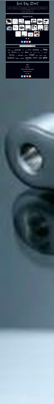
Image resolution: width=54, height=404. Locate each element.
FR (28, 73)
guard (12, 50)
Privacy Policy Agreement (27, 69)
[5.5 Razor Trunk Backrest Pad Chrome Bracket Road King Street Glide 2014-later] (34, 28)
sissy (22, 52)
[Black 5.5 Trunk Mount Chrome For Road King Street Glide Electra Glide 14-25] (46, 22)
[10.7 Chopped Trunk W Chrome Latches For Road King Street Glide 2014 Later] (40, 22)
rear (37, 55)
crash (31, 52)
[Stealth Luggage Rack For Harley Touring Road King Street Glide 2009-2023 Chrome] (21, 22)
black (26, 52)
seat (40, 58)
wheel (9, 50)
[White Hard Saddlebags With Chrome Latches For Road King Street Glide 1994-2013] (16, 28)
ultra (41, 50)
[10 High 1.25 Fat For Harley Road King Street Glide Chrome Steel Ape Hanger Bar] (40, 28)
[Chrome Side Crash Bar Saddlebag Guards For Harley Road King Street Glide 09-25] (24, 34)
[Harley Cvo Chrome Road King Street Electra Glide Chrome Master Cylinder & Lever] (31, 34)
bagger (17, 58)
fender (27, 59)
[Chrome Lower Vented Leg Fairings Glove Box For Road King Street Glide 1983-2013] (34, 22)
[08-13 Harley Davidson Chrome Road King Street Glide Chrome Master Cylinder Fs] (9, 28)
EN (26, 73)
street (35, 57)
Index (27, 64)
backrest (11, 58)
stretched (22, 58)
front (29, 50)
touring (28, 58)
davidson (36, 50)
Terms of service (27, 71)
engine (9, 52)
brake (39, 52)
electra (14, 52)
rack (45, 55)
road (31, 55)
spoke (40, 55)
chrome (45, 52)
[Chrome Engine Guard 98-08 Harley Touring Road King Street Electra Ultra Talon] (27, 22)
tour (26, 50)
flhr (23, 50)
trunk (26, 55)
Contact (27, 67)
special (34, 52)
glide (45, 57)
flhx (16, 55)
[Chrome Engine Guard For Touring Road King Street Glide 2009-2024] (28, 28)
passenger (18, 50)
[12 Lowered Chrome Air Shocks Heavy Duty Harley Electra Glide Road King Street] (46, 28)
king (45, 49)
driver (20, 55)
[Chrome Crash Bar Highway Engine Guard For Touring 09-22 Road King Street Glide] (18, 34)
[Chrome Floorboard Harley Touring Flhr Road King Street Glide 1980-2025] (15, 22)
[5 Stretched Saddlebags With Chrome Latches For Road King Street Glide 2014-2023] (9, 22)
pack (19, 52)
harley (11, 55)
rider (41, 52)
